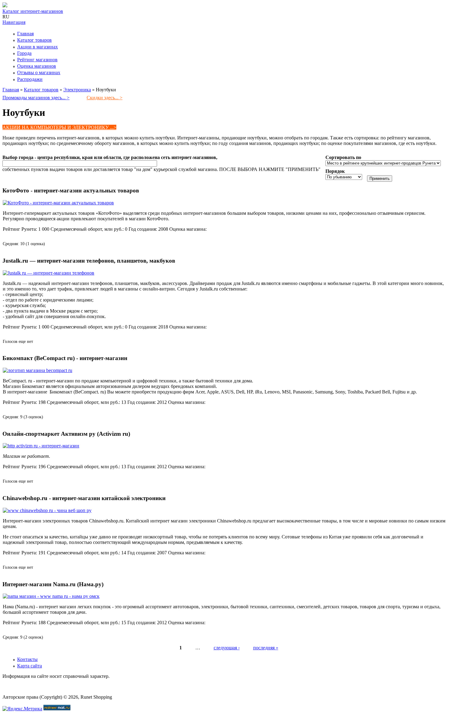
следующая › (227, 647)
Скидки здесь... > (104, 97)
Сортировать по (343, 157)
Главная (25, 33)
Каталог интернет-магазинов (32, 11)
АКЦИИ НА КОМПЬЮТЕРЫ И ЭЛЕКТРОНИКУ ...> (59, 127)
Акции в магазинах (37, 46)
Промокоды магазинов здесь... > (35, 97)
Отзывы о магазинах (38, 72)
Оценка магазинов (36, 66)
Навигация (13, 22)
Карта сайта (29, 665)
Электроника (77, 89)
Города (24, 53)
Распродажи (30, 79)
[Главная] (4, 5)
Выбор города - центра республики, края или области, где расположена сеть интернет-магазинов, (109, 157)
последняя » (265, 647)
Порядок (335, 171)
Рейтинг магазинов (37, 59)
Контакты (27, 659)
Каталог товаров (34, 40)
